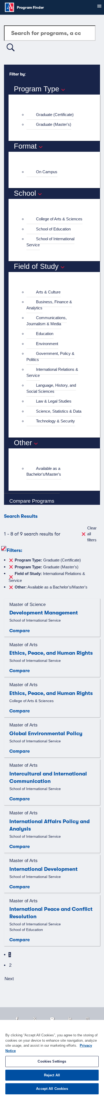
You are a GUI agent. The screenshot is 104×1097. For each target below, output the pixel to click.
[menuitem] (56, 115)
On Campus (46, 172)
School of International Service (50, 242)
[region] (52, 1058)
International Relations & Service (52, 372)
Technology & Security (55, 421)
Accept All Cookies (52, 1089)
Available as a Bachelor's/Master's (43, 471)
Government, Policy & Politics (50, 356)
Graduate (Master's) (53, 124)
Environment (47, 343)
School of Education (53, 229)
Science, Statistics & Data (58, 411)
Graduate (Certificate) (55, 114)
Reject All (52, 1075)
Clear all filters (92, 534)
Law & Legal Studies (53, 401)
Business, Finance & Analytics (49, 305)
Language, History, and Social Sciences (51, 388)
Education (44, 333)
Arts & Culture (48, 292)
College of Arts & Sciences (59, 219)
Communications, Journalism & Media (46, 320)
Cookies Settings (52, 1061)
